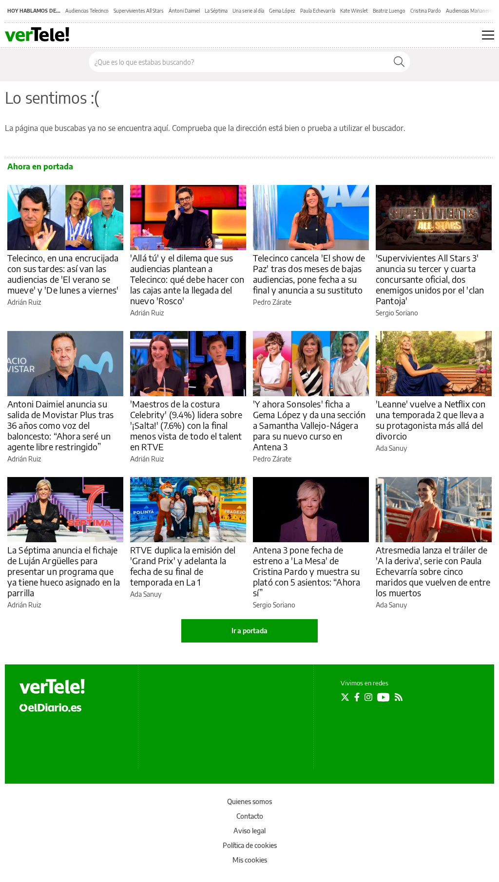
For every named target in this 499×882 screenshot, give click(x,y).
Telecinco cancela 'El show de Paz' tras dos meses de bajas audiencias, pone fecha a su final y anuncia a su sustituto (309, 273)
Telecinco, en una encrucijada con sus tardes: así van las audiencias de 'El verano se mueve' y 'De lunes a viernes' (62, 273)
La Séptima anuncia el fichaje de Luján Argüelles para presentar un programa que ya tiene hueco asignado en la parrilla (63, 571)
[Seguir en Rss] (399, 697)
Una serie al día (248, 11)
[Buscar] (399, 62)
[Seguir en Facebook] (357, 697)
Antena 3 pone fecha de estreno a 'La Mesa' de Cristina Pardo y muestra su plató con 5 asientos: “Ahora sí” (306, 571)
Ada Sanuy (391, 448)
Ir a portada (249, 630)
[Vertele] (52, 686)
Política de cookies (250, 845)
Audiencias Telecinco (87, 11)
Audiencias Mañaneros (470, 11)
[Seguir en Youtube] (383, 697)
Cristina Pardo (425, 11)
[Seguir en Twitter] (345, 697)
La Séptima (216, 11)
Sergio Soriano (397, 313)
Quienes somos (249, 801)
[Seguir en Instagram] (368, 697)
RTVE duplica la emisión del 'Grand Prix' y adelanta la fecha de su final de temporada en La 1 (182, 566)
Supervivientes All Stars (139, 11)
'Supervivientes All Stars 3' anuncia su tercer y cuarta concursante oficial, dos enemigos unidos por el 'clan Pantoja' (430, 279)
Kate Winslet (354, 11)
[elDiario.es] (50, 707)
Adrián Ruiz (24, 302)
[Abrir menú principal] (488, 35)
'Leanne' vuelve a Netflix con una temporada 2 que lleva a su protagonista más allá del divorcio (430, 419)
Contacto (249, 816)
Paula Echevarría (317, 11)
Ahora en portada (40, 166)
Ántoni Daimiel (184, 11)
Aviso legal (249, 831)
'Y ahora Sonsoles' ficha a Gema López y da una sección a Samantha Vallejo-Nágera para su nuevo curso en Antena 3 (309, 425)
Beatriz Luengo (389, 11)
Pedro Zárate (272, 302)
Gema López (282, 11)
